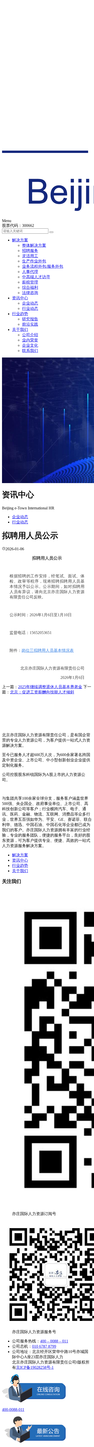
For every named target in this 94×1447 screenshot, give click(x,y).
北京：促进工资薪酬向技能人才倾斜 (42, 692)
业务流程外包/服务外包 (42, 266)
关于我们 (20, 329)
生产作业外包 (34, 261)
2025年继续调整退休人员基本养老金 (50, 687)
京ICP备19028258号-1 (35, 1367)
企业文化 (30, 345)
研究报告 (30, 319)
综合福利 (30, 287)
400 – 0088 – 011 (54, 1341)
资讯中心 (20, 298)
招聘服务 (30, 250)
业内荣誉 (30, 340)
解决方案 (20, 240)
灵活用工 (30, 256)
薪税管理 (30, 282)
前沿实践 (30, 324)
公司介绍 (30, 335)
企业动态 (30, 303)
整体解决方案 (34, 245)
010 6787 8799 (44, 1346)
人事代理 (30, 271)
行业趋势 (20, 314)
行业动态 (30, 308)
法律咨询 (30, 293)
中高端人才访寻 (36, 277)
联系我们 (30, 350)
